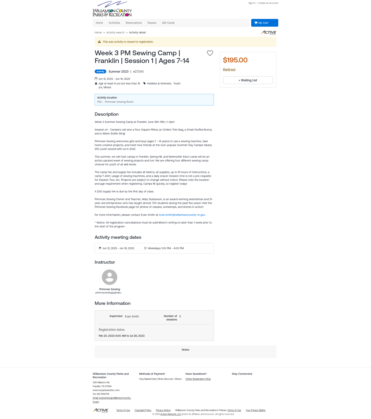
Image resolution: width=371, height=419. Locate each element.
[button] (210, 53)
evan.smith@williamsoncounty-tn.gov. (182, 214)
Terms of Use (234, 410)
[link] (109, 277)
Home (98, 32)
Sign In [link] (251, 3)
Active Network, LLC (170, 414)
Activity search (115, 32)
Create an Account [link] (268, 3)
